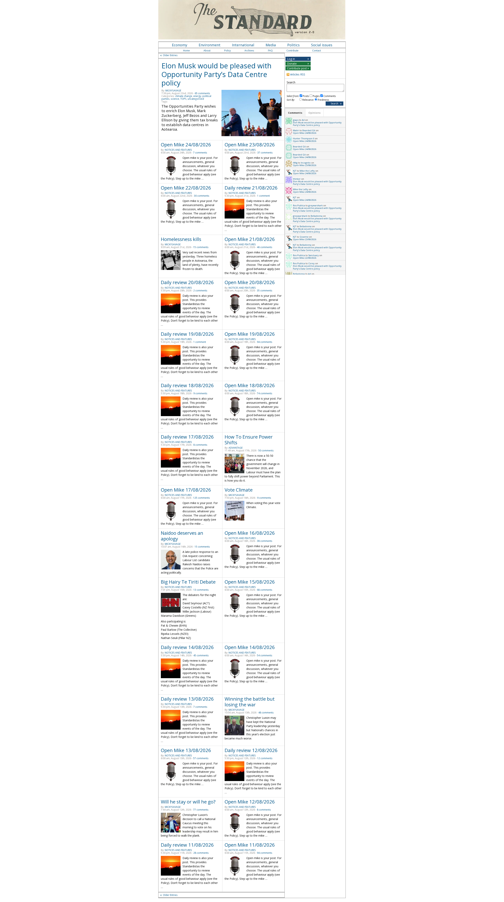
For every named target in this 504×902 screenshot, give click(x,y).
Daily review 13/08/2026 (187, 699)
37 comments (265, 152)
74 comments (264, 393)
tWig (295, 162)
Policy (227, 50)
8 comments (200, 444)
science (175, 98)
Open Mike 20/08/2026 (250, 282)
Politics (293, 45)
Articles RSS (297, 74)
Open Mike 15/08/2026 (250, 581)
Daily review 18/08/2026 (187, 385)
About (207, 50)
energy (197, 96)
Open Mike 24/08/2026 (186, 144)
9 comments (200, 393)
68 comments (264, 589)
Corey (311, 263)
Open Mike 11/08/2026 (250, 845)
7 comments (200, 152)
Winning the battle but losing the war (250, 702)
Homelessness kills (181, 239)
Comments (329, 96)
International (243, 45)
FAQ (270, 50)
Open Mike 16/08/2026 (250, 533)
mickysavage (173, 90)
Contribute (292, 50)
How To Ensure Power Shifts (249, 439)
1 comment (263, 195)
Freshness (323, 99)
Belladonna (316, 215)
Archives (249, 50)
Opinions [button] (314, 112)
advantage (236, 447)
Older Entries (170, 55)
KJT (294, 170)
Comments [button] (295, 112)
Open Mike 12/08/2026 (250, 801)
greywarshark (315, 205)
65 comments (202, 93)
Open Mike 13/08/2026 (186, 750)
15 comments (200, 247)
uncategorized (196, 98)
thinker (297, 178)
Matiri (296, 130)
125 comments (201, 497)
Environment (209, 45)
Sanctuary (313, 255)
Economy (179, 45)
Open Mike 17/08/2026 (186, 489)
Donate (292, 63)
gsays (295, 119)
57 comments (200, 758)
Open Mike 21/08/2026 (250, 239)
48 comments (266, 712)
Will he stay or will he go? (188, 801)
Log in (291, 59)
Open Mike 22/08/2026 (186, 187)
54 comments (264, 655)
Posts (306, 96)
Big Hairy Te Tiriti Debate (188, 581)
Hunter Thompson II (303, 138)
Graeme (304, 236)
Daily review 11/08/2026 (187, 845)
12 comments (264, 758)
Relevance (308, 99)
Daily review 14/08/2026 (187, 647)
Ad (303, 119)
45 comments (201, 655)
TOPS (183, 98)
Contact (316, 50)
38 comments (264, 541)
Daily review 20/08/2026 (187, 282)
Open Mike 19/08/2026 (250, 334)
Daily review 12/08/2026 (251, 750)
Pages (316, 96)
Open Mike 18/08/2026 (250, 385)
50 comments (266, 450)
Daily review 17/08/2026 (187, 436)
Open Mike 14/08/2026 (250, 647)
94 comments (264, 342)
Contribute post (297, 68)
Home (186, 50)
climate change (183, 96)
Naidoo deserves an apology (182, 536)
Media (271, 45)
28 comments (201, 853)
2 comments (200, 290)
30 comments (201, 195)
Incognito (306, 162)
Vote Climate (239, 489)
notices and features (178, 150)
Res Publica (299, 205)
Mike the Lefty (307, 170)
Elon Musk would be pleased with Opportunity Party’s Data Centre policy (216, 74)
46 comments (264, 247)
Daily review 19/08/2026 (187, 334)
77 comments (200, 809)
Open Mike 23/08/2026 (250, 144)
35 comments (264, 290)
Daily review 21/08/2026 (251, 187)
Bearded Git (308, 130)
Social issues (321, 45)
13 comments (201, 589)
